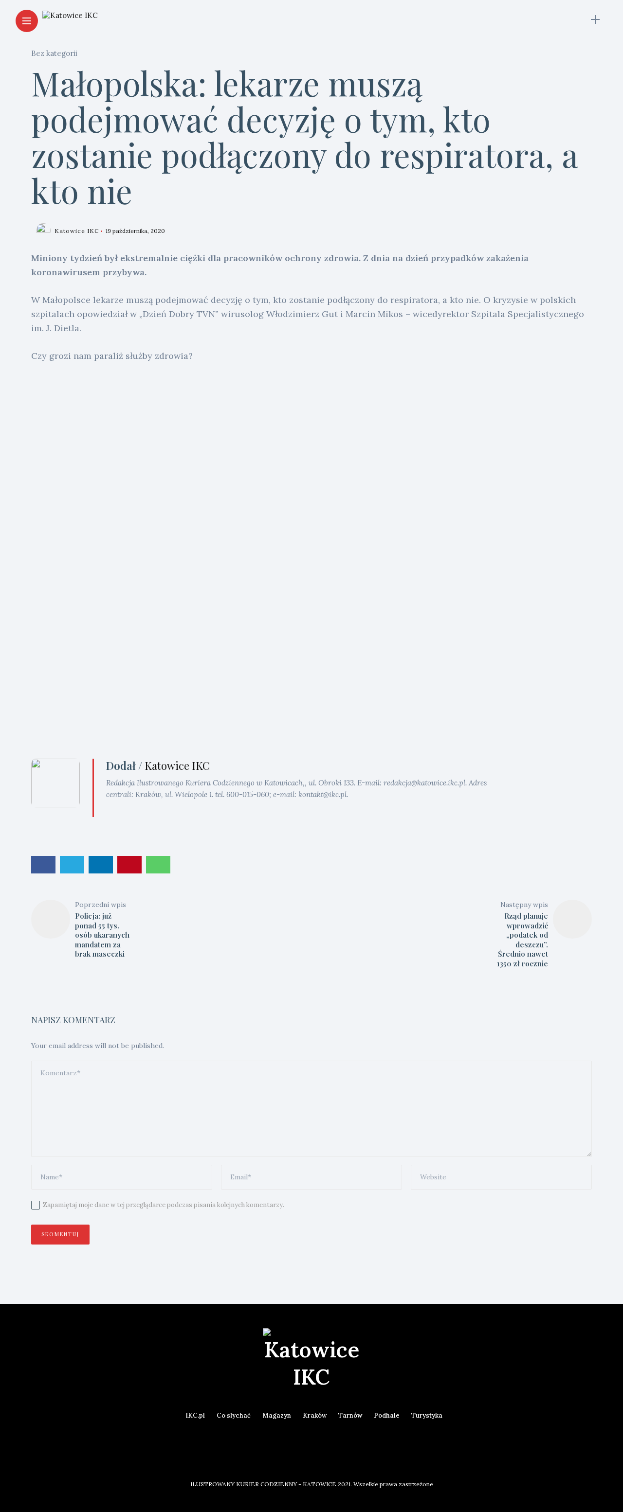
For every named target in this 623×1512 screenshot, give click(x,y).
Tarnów (350, 1415)
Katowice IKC (77, 230)
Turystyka (426, 1415)
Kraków (315, 1415)
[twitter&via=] (72, 864)
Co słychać (234, 1415)
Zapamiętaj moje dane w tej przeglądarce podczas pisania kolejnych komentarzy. (163, 1205)
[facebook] (43, 864)
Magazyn (276, 1415)
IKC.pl (195, 1415)
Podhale (387, 1415)
